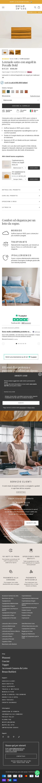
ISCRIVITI (21, 403)
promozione (22, 407)
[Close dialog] (40, 374)
